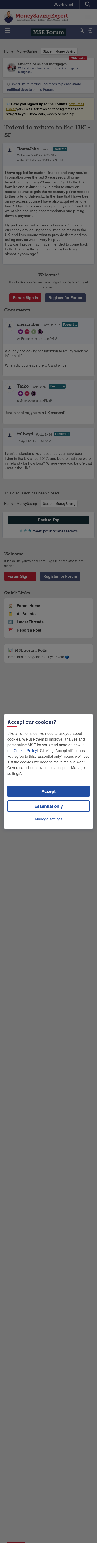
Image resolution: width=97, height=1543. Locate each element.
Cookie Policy (25, 750)
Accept (48, 791)
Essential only (48, 806)
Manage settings (48, 819)
